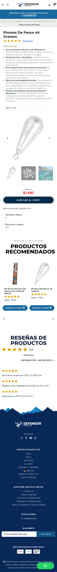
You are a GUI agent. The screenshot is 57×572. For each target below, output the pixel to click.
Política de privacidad (28, 498)
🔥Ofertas (28, 471)
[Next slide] (49, 138)
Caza (28, 454)
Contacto (28, 491)
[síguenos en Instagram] (21, 438)
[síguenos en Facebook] (26, 438)
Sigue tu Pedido (28, 478)
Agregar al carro (29, 200)
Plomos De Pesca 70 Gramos (41, 290)
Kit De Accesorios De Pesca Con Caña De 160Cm (15, 291)
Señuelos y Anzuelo (23, 21)
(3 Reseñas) (27, 41)
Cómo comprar (28, 495)
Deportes (28, 461)
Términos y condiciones (28, 502)
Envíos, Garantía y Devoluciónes (28, 505)
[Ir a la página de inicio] (28, 4)
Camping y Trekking (28, 467)
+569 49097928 (29, 15)
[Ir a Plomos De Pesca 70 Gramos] (41, 273)
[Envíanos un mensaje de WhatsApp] (45, 565)
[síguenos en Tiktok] (35, 438)
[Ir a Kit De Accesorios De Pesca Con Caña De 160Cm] (15, 273)
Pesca (11, 21)
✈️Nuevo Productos (28, 474)
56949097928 (30, 519)
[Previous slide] (8, 138)
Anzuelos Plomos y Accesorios (44, 21)
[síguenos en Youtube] (30, 438)
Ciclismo (28, 464)
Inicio (4, 21)
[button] (15, 308)
